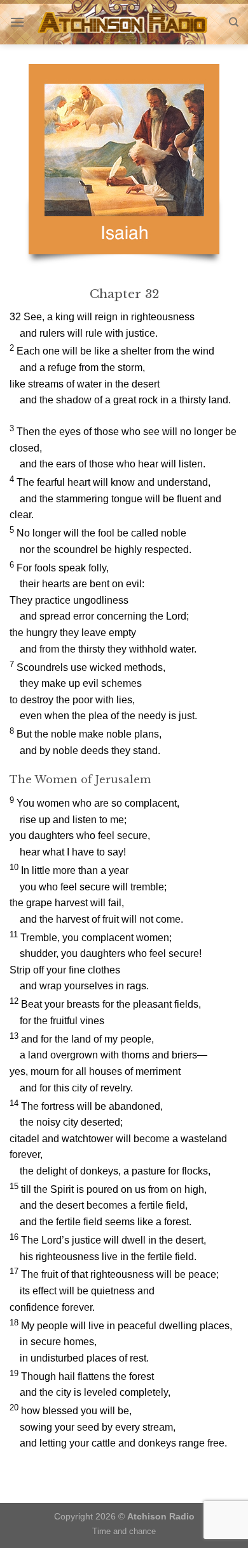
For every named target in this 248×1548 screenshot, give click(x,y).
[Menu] (17, 21)
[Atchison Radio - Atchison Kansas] (124, 22)
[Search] (233, 22)
